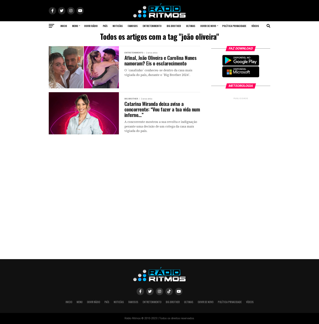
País (105, 26)
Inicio (63, 26)
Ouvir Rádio (91, 26)
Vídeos (255, 26)
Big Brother (174, 26)
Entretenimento (152, 26)
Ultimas (190, 26)
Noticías (118, 26)
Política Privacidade (234, 26)
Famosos (133, 26)
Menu (75, 26)
